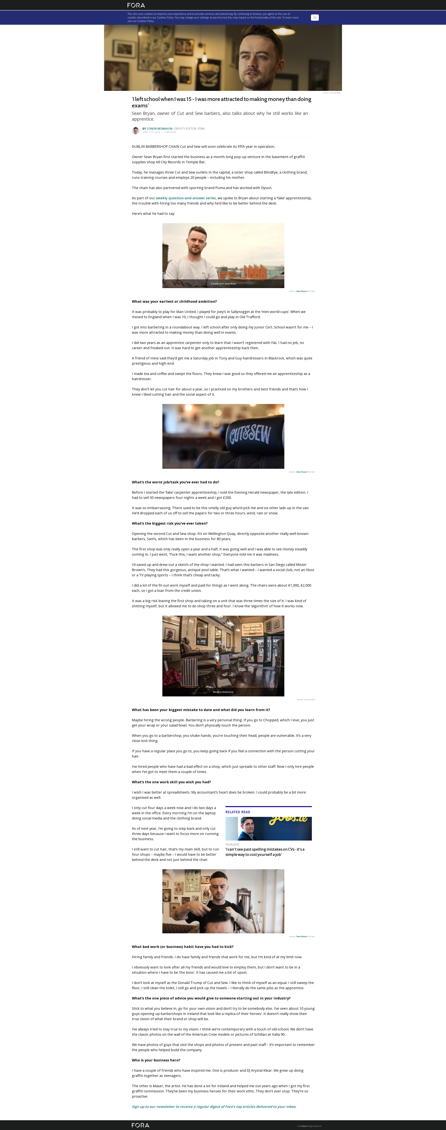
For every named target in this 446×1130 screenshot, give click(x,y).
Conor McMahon (159, 129)
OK (315, 17)
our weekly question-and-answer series (182, 198)
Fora (304, 1126)
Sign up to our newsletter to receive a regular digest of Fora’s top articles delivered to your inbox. (214, 1106)
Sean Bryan (301, 291)
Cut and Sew (335, 93)
